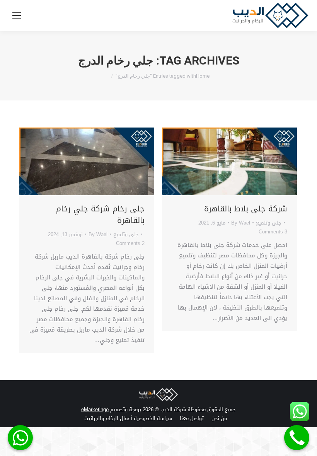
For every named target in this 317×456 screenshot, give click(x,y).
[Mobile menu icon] (17, 15)
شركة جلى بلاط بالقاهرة (245, 208)
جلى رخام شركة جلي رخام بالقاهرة (100, 214)
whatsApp (20, 437)
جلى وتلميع (126, 234)
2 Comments (130, 243)
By (98, 234)
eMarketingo (95, 409)
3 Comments (273, 231)
